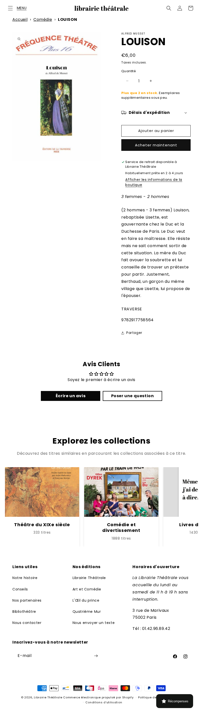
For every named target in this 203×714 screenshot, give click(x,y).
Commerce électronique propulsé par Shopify (98, 697)
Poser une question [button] (132, 396)
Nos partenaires (27, 600)
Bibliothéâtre (24, 611)
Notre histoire (24, 577)
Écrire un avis (70, 396)
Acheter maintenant (156, 145)
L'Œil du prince (86, 600)
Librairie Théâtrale (89, 577)
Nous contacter (26, 622)
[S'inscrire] (95, 656)
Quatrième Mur (87, 611)
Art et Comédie (87, 589)
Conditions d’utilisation (103, 702)
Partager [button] (134, 332)
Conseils (20, 589)
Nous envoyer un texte (94, 622)
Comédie (42, 19)
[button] (10, 8)
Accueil (19, 19)
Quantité (128, 71)
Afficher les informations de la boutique (153, 182)
